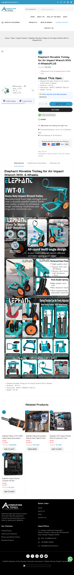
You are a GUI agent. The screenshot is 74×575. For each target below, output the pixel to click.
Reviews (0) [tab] (55, 163)
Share (43, 119)
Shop (65, 17)
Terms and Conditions (9, 534)
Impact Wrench (52, 154)
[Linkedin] (67, 2)
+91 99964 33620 (47, 542)
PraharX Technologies (63, 561)
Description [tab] (19, 163)
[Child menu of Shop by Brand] (46, 22)
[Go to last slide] (2, 90)
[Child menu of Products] (33, 22)
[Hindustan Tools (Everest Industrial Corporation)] (8, 9)
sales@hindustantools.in (9, 2)
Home (33, 17)
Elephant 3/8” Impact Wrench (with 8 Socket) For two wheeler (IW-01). (60, 438)
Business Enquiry (7, 540)
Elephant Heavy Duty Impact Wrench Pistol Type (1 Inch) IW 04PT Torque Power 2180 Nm (36, 438)
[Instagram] (61, 2)
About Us (40, 17)
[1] (18, 67)
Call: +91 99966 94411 (48, 538)
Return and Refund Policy (10, 537)
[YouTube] (64, 2)
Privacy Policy (6, 531)
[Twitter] (32, 556)
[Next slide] (32, 90)
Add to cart (61, 104)
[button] (6, 90)
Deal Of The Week (54, 17)
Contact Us (48, 28)
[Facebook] (57, 2)
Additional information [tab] (37, 163)
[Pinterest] (71, 2)
